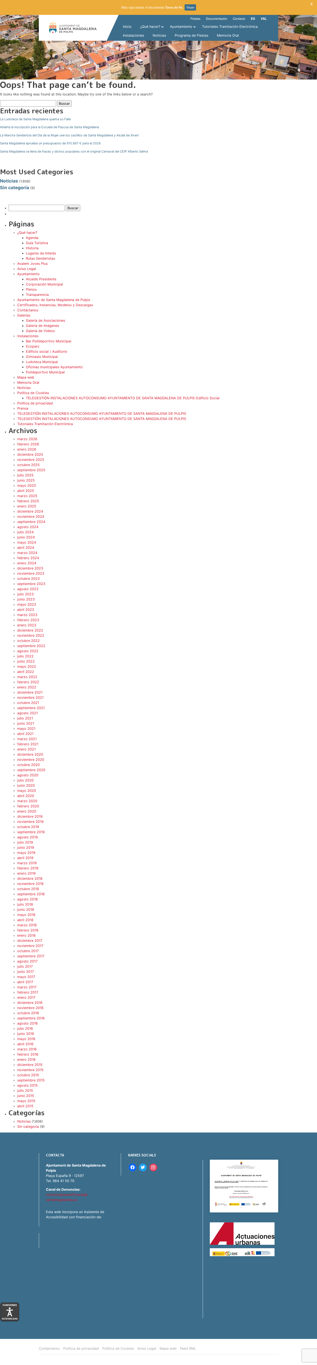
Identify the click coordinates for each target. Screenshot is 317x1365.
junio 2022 (26, 661)
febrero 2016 (27, 1054)
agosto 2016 (27, 1023)
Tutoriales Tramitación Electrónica (45, 424)
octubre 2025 (28, 465)
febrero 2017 (27, 992)
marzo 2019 (27, 863)
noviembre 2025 (30, 459)
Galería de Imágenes (42, 325)
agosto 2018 (27, 899)
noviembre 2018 (30, 883)
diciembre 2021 (29, 692)
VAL (264, 18)
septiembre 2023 (31, 584)
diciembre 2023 (30, 568)
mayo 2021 (26, 728)
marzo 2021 (27, 739)
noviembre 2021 (30, 697)
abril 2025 (25, 490)
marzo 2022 (27, 677)
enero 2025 (26, 506)
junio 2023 (26, 599)
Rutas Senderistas (40, 258)
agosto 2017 (27, 961)
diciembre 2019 (29, 816)
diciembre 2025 (30, 454)
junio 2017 (25, 971)
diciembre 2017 (29, 940)
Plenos (31, 289)
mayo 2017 (26, 977)
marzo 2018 (27, 925)
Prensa (22, 408)
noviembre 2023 (30, 573)
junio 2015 (25, 1096)
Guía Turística (37, 243)
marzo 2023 (27, 615)
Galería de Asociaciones (45, 320)
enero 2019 (26, 873)
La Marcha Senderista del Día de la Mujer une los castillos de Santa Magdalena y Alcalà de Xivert (69, 135)
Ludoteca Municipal (42, 362)
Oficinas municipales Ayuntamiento (54, 367)
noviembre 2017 (30, 946)
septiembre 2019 (31, 832)
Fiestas (195, 18)
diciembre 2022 (30, 630)
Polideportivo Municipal (45, 372)
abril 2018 (25, 920)
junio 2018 (25, 909)
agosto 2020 (27, 775)
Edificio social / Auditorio (46, 351)
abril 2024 (25, 547)
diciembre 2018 (29, 878)
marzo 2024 (27, 553)
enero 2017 (26, 997)
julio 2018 (25, 904)
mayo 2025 (26, 485)
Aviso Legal (26, 269)
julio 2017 (25, 966)
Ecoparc (32, 346)
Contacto (239, 18)
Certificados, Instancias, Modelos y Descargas (55, 305)
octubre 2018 (28, 889)
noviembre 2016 (30, 1008)
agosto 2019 (27, 837)
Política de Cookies (33, 393)
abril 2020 (25, 796)
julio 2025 (25, 475)
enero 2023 (26, 625)
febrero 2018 (27, 930)
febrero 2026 (28, 444)
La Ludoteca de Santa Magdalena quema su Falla (35, 119)
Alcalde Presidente (41, 279)
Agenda (32, 238)
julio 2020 (25, 780)
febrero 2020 (28, 806)
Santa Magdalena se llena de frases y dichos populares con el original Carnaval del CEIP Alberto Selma (74, 151)
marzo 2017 (26, 987)
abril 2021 (25, 734)
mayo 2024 (26, 542)
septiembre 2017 (30, 956)
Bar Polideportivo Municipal (48, 341)
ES (253, 18)
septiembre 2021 (31, 708)
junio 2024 (26, 537)
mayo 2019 (26, 852)
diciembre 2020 (30, 754)
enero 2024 (26, 563)
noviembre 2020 (30, 759)
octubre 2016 (28, 1013)
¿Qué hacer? (27, 232)
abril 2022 (25, 671)
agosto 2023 (27, 589)
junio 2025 (26, 480)
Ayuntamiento (28, 274)
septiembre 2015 (31, 1080)
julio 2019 (25, 842)
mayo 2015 (26, 1101)
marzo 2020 (27, 801)
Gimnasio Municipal (42, 356)
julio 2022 (25, 656)
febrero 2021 (27, 744)
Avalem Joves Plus (32, 263)
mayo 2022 (26, 666)
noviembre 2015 (30, 1070)
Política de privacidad (35, 403)
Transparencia (37, 294)
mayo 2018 (26, 915)
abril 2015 (25, 1106)
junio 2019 (25, 847)
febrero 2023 (28, 620)
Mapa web (25, 377)
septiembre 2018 (31, 894)
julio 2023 (25, 594)
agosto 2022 (27, 651)
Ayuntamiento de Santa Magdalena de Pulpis (53, 300)
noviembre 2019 (30, 821)
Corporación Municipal (44, 284)
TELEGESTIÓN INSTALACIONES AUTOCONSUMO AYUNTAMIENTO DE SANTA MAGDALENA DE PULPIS (101, 413)
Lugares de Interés (41, 253)
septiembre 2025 (31, 470)
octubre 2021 (28, 702)
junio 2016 (25, 1033)
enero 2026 (26, 449)
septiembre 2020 (31, 770)
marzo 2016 (27, 1049)
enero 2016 (26, 1059)
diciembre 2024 (30, 511)
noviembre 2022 (30, 635)
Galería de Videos (40, 331)
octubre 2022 (28, 640)
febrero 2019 (27, 868)
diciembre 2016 (29, 1002)
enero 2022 (26, 687)
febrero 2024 (28, 558)
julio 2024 (25, 532)
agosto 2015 (27, 1085)
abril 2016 (25, 1044)
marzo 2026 (27, 439)
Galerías (23, 315)
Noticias (9, 181)
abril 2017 (25, 982)
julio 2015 (25, 1090)
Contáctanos (27, 310)
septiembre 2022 (31, 646)
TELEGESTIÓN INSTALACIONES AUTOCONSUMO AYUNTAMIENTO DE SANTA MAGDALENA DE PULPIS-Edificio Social (123, 398)
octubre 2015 (28, 1075)
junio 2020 (26, 785)
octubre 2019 (28, 827)
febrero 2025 (28, 501)
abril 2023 (25, 609)
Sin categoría (14, 187)
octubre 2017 (28, 951)
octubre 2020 (28, 765)
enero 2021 (26, 749)
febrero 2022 (28, 682)
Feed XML (188, 1348)
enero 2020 (26, 811)
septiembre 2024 (31, 521)
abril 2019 (25, 858)
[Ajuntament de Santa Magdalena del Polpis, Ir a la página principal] (73, 27)
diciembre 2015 (29, 1064)
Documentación (216, 18)
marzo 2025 (27, 496)
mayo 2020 (26, 790)
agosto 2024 (27, 527)
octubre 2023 (28, 578)
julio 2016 (25, 1028)
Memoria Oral (28, 382)
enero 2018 (26, 935)
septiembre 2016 (31, 1018)
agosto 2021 (27, 713)
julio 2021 (25, 718)
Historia (32, 248)
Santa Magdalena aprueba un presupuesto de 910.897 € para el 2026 (50, 143)
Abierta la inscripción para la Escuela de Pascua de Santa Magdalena (49, 127)
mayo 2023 (26, 604)
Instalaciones (27, 336)
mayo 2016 (26, 1039)
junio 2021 (25, 723)
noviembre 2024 (30, 516)
